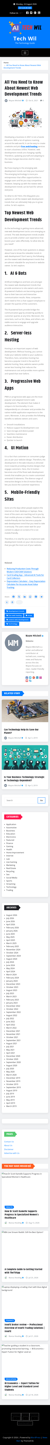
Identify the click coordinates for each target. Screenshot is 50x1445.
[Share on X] (19, 596)
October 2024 (12, 952)
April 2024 (10, 971)
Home (6, 62)
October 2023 (12, 987)
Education (10, 834)
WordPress (36, 1437)
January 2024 (12, 981)
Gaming (9, 846)
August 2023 (11, 990)
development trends (16, 611)
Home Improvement (15, 852)
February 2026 (12, 927)
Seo (8, 874)
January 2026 (12, 931)
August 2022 (11, 1015)
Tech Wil (25, 38)
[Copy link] (19, 602)
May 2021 (10, 1050)
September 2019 (13, 1087)
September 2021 (13, 1040)
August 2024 (11, 959)
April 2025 (10, 940)
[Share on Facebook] (13, 596)
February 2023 (12, 999)
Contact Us (9, 1141)
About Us (8, 1145)
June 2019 (10, 1096)
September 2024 (13, 956)
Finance (9, 843)
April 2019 (10, 1103)
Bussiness (10, 830)
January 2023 (12, 1003)
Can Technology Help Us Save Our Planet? (21, 731)
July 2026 (10, 918)
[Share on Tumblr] (7, 602)
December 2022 (13, 1006)
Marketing (10, 865)
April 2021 (10, 1053)
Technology (12, 624)
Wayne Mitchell (15, 100)
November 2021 (13, 1034)
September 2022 (13, 1012)
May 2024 (10, 968)
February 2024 (12, 977)
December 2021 (13, 1031)
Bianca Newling (15, 1223)
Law (8, 859)
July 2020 (10, 1068)
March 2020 (11, 1075)
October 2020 (12, 1059)
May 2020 (10, 1071)
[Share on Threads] (12, 602)
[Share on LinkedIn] (24, 596)
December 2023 (13, 984)
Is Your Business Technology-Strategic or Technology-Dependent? (24, 779)
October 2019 (12, 1084)
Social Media (11, 877)
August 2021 (11, 1043)
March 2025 (11, 943)
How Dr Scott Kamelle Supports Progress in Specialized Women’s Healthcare (22, 1214)
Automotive (11, 827)
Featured (10, 840)
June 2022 (10, 1021)
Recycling (10, 871)
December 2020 (13, 1056)
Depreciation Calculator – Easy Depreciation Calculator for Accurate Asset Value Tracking (26, 584)
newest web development (18, 620)
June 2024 (10, 965)
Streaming (10, 884)
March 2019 (11, 1106)
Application (11, 824)
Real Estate (11, 868)
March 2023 (11, 996)
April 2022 (10, 1024)
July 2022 (10, 1018)
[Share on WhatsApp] (30, 596)
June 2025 (10, 934)
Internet (9, 855)
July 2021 (10, 1046)
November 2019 (13, 1081)
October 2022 (12, 1009)
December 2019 (13, 1078)
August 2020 (11, 1065)
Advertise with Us (11, 1153)
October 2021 (12, 1037)
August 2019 (11, 1090)
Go (41, 800)
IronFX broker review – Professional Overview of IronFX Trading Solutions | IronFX (25, 1328)
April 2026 (10, 924)
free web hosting (15, 615)
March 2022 (11, 1028)
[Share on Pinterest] (36, 596)
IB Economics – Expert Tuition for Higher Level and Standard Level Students (22, 1386)
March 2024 (11, 974)
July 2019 (10, 1093)
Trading (9, 890)
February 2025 (12, 946)
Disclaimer (8, 1149)
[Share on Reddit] (41, 596)
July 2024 (10, 962)
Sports (9, 881)
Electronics (11, 837)
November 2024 (13, 949)
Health (9, 849)
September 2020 (13, 1062)
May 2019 (10, 1100)
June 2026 (10, 921)
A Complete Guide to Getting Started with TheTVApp (23, 1271)
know (30, 615)
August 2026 (11, 915)
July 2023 (10, 993)
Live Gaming (11, 862)
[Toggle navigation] (25, 52)
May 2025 (10, 937)
